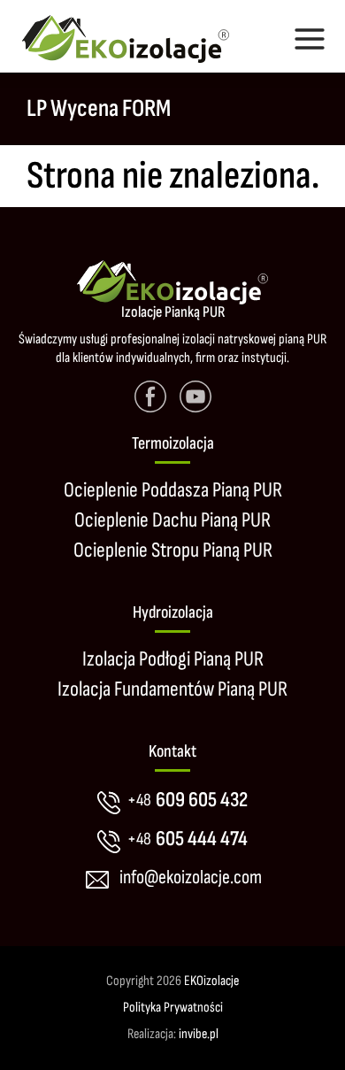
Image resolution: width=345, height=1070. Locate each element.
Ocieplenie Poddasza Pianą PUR (173, 490)
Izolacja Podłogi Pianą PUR (173, 659)
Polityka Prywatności (173, 1007)
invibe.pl (198, 1034)
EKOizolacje (211, 981)
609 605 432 (187, 799)
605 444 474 (187, 838)
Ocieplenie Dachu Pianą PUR (172, 520)
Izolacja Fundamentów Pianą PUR (173, 689)
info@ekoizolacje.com (190, 877)
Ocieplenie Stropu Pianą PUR (172, 550)
